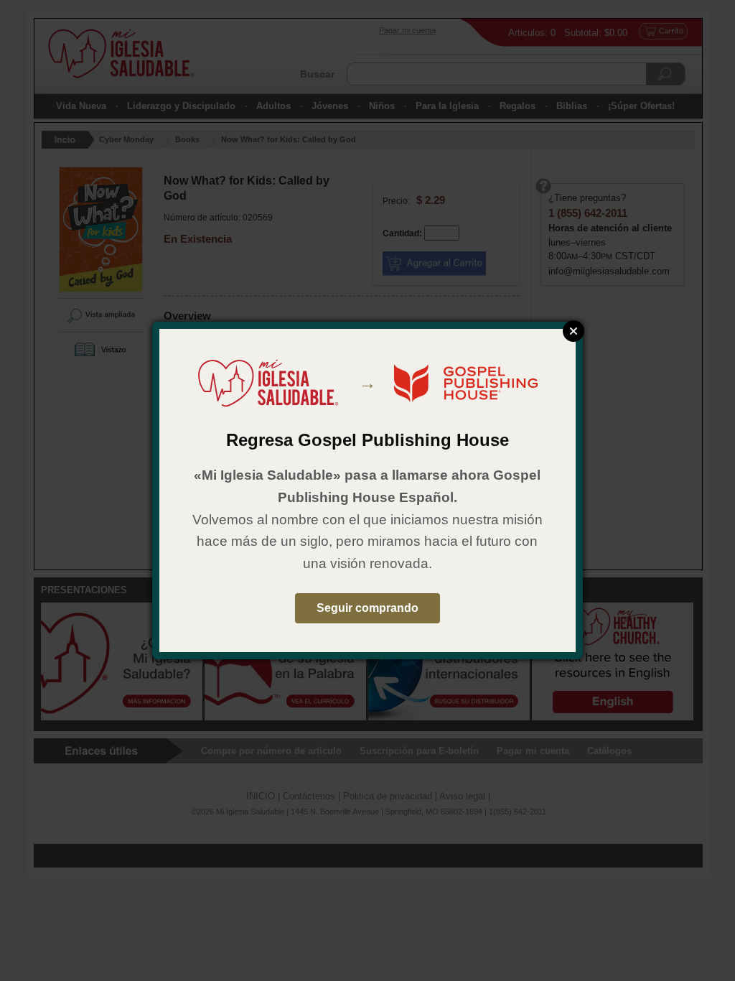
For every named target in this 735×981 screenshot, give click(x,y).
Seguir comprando (367, 608)
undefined (573, 331)
